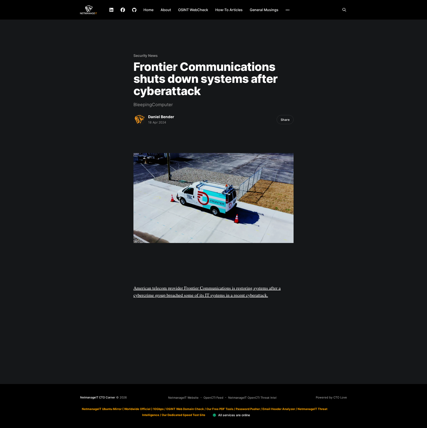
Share (285, 119)
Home (148, 10)
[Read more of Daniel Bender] (139, 119)
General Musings (264, 10)
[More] (287, 10)
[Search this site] (344, 9)
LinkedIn (111, 10)
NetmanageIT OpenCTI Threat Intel (252, 397)
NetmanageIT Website (183, 397)
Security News (145, 55)
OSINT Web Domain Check (185, 409)
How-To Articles (229, 10)
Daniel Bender (161, 117)
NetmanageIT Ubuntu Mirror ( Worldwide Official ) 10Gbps (123, 409)
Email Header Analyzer (278, 409)
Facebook (123, 10)
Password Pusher (248, 409)
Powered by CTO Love (331, 397)
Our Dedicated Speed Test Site (183, 415)
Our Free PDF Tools (219, 409)
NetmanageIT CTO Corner (97, 397)
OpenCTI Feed (213, 397)
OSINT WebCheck (193, 10)
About (166, 10)
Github (134, 10)
